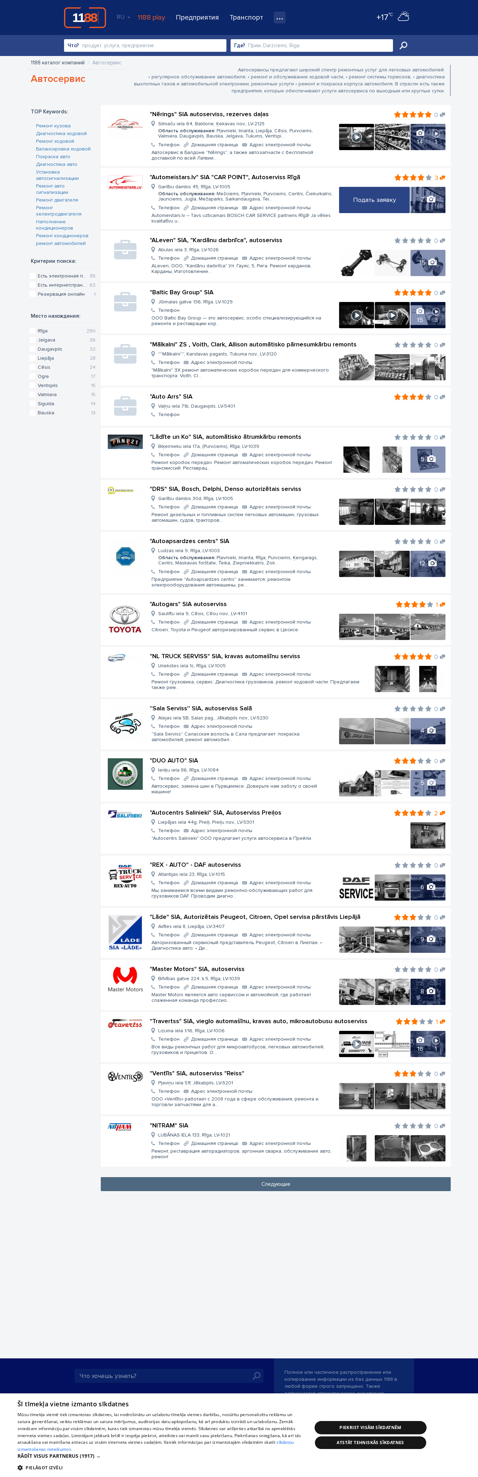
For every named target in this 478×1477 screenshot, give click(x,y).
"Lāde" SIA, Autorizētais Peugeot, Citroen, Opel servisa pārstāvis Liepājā (255, 917)
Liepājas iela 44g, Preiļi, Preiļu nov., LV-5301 (206, 822)
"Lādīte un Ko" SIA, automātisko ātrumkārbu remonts (225, 437)
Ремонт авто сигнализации (52, 189)
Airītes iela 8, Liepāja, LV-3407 (191, 926)
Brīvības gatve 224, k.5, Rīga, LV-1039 (199, 979)
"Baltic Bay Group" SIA (181, 292)
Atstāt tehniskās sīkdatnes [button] (370, 1443)
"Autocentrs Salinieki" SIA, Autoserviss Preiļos (215, 812)
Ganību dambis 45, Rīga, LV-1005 (245, 193)
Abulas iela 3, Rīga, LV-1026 (188, 250)
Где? (239, 45)
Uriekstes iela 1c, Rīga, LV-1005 (192, 666)
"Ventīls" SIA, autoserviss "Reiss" (197, 1073)
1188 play (151, 17)
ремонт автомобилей (61, 243)
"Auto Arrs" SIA (171, 396)
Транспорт (246, 17)
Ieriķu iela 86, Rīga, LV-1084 (188, 770)
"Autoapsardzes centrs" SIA (189, 541)
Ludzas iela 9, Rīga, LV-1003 (238, 557)
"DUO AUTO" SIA (174, 760)
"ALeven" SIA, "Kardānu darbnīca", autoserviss (216, 240)
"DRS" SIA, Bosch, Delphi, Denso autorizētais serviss (225, 489)
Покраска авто (53, 157)
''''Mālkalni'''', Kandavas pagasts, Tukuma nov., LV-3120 (217, 354)
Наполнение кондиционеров (54, 225)
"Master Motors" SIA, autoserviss (197, 969)
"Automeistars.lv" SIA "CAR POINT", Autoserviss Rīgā (225, 177)
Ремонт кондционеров (62, 236)
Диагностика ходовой (61, 133)
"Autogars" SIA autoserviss (188, 604)
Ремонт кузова (53, 126)
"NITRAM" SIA (169, 1125)
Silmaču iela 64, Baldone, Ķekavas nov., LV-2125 (235, 130)
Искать (403, 45)
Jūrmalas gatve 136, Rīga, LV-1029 (195, 302)
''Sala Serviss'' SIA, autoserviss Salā (201, 708)
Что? (73, 45)
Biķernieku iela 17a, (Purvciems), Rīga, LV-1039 (208, 446)
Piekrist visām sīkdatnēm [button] (370, 1427)
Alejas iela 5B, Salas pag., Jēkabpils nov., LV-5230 (213, 718)
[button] (160, 1456)
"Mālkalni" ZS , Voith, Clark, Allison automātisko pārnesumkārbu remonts (253, 344)
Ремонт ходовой (55, 141)
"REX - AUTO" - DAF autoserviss (195, 864)
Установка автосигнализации (57, 175)
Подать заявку (374, 200)
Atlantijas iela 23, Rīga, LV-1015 (191, 874)
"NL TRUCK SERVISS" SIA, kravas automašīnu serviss (225, 656)
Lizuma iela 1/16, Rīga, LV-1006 (191, 1031)
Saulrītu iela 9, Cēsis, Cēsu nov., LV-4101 (202, 614)
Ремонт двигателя (57, 200)
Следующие (275, 1184)
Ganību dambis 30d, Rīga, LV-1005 (195, 498)
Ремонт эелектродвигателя (59, 211)
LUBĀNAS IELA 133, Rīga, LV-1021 (194, 1135)
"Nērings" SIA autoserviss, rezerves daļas (209, 114)
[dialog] (239, 1435)
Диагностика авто (56, 164)
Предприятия (197, 17)
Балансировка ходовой (63, 149)
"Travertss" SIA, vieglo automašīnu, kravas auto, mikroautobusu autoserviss (258, 1021)
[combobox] (145, 45)
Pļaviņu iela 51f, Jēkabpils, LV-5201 (195, 1083)
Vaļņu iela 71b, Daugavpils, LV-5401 (196, 406)
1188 (85, 17)
